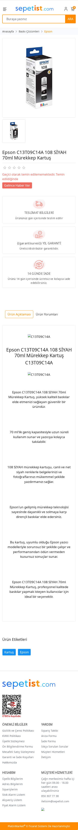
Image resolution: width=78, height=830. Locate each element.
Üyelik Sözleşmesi (13, 741)
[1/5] (4, 167)
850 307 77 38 (50, 796)
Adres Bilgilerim (12, 784)
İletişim (46, 757)
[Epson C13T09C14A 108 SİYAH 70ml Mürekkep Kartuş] (39, 77)
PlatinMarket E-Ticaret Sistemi (27, 826)
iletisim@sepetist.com (55, 801)
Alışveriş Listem (12, 800)
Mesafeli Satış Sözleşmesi (18, 752)
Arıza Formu (49, 736)
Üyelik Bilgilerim (12, 779)
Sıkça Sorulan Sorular (54, 746)
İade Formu (48, 741)
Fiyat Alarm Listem (14, 805)
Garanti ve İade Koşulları (18, 757)
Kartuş (9, 652)
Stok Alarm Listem (13, 794)
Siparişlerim (10, 789)
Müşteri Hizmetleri (53, 752)
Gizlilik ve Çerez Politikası (18, 730)
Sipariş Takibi (49, 730)
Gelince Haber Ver (17, 185)
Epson (24, 652)
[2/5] (7, 167)
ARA (70, 19)
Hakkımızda (9, 762)
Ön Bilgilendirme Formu (17, 746)
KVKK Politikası (11, 736)
